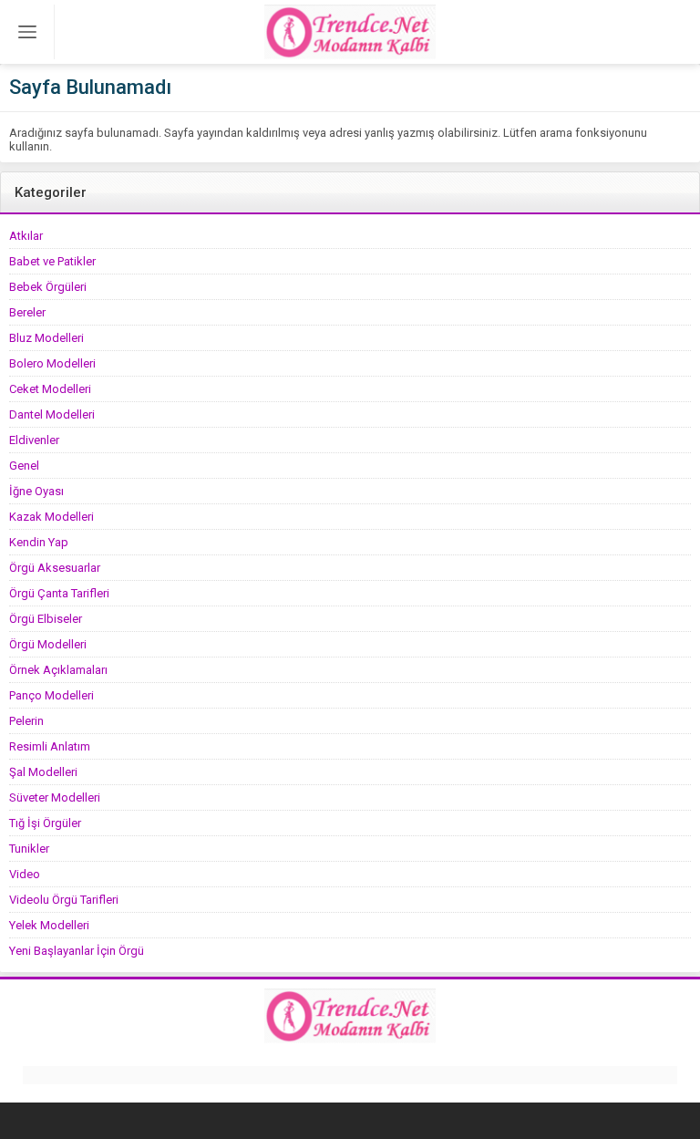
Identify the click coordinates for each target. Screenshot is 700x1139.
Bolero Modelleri (52, 363)
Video (24, 874)
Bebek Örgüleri (48, 287)
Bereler (27, 312)
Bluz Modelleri (46, 338)
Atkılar (26, 236)
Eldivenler (34, 440)
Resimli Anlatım (49, 746)
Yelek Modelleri (49, 925)
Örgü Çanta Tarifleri (59, 593)
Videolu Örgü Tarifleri (63, 899)
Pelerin (26, 721)
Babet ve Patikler (52, 261)
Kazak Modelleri (51, 516)
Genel (24, 465)
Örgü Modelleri (48, 644)
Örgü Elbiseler (45, 619)
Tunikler (29, 848)
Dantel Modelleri (52, 414)
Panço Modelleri (51, 695)
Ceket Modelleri (50, 389)
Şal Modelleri (43, 772)
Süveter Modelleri (54, 797)
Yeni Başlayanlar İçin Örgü (76, 951)
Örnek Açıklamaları (58, 670)
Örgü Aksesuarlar (54, 568)
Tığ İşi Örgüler (45, 823)
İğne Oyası (36, 491)
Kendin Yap (38, 542)
